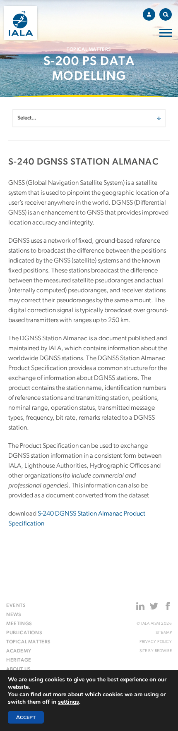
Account (149, 14)
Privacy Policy (156, 642)
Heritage (18, 660)
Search (165, 14)
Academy (18, 651)
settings (68, 702)
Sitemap (164, 633)
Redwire (163, 651)
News (13, 614)
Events (16, 605)
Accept (26, 717)
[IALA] (20, 23)
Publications (24, 633)
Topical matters (28, 642)
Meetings (19, 623)
